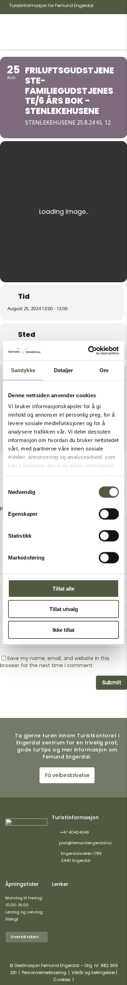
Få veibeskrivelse (67, 775)
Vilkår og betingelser (93, 972)
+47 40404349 (74, 832)
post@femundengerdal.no (85, 843)
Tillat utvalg (63, 609)
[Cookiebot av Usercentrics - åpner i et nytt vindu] (89, 350)
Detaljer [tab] (63, 370)
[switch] (109, 513)
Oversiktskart (25, 936)
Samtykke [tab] (23, 370)
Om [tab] (103, 370)
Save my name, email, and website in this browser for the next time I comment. (54, 662)
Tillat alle (63, 588)
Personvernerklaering (44, 972)
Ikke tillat (63, 630)
